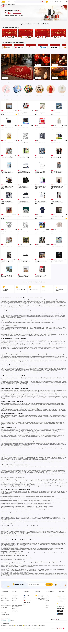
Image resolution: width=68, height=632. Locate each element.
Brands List (14, 596)
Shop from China (34, 625)
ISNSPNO (48, 155)
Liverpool (47, 598)
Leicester (47, 603)
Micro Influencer (4, 609)
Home (2, 4)
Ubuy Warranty (4, 612)
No (32, 259)
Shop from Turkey (42, 625)
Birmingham (48, 596)
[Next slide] (65, 42)
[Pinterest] (63, 628)
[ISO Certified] (11, 620)
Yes (49, 199)
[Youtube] (60, 628)
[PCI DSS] (3, 620)
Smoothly (48, 274)
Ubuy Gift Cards (15, 611)
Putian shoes (14, 199)
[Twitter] (61, 628)
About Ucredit (14, 608)
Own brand (48, 244)
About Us (3, 595)
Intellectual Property (5, 600)
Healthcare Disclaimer (5, 614)
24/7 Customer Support (61, 597)
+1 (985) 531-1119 (61, 606)
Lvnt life (65, 259)
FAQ (13, 603)
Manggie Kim (14, 259)
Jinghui (15, 155)
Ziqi (32, 110)
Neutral (32, 125)
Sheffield (47, 600)
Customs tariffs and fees (6, 605)
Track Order (3, 603)
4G (66, 214)
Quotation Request (4, 598)
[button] (52, 1)
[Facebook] (56, 628)
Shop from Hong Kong (19, 625)
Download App (15, 595)
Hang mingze (64, 125)
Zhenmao (48, 259)
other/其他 (15, 110)
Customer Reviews (15, 598)
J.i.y (66, 140)
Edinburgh (47, 605)
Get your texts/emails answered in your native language (62, 599)
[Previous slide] (63, 42)
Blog (13, 602)
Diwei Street (15, 274)
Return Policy (14, 600)
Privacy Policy (33, 628)
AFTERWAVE (31, 244)
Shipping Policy (4, 607)
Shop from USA (3, 625)
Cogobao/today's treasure (47, 229)
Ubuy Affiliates (15, 610)
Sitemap (2, 602)
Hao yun (15, 140)
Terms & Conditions (26, 628)
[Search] (47, 2)
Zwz (16, 229)
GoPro (16, 125)
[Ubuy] (3, 1)
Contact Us (3, 596)
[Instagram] (57, 628)
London (47, 595)
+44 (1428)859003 (61, 603)
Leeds (47, 607)
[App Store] (60, 611)
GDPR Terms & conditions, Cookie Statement (17, 606)
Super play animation (14, 214)
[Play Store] (60, 614)
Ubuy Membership (4, 610)
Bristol (47, 602)
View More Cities (49, 609)
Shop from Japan (11, 625)
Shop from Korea (27, 625)
